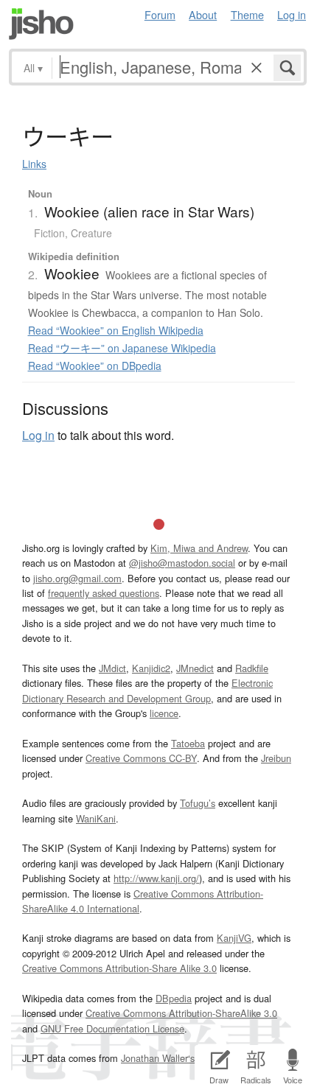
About (203, 14)
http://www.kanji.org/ (156, 878)
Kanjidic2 (151, 668)
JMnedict (195, 668)
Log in (291, 14)
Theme (247, 14)
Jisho (41, 24)
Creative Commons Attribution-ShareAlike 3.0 (181, 1013)
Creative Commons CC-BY (141, 758)
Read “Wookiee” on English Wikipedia (115, 330)
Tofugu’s (197, 803)
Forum (159, 14)
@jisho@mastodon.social (182, 563)
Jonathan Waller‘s (158, 1058)
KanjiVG (234, 938)
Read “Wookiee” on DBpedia (94, 365)
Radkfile (251, 668)
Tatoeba (188, 743)
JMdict (112, 668)
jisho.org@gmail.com (77, 578)
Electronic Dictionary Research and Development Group (147, 690)
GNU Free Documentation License (112, 1028)
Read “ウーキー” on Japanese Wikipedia (122, 347)
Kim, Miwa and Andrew (199, 548)
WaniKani (96, 818)
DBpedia (174, 998)
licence (164, 713)
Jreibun (276, 758)
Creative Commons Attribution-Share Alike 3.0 (119, 968)
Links (34, 163)
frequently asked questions (103, 593)
